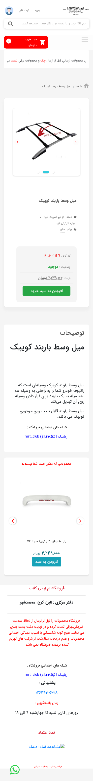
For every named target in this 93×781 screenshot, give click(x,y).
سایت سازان (40, 767)
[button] (17, 142)
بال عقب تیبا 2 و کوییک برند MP (46, 541)
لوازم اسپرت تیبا (54, 217)
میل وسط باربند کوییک (56, 86)
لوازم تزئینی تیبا (65, 223)
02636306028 (47, 693)
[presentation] (80, 521)
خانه (79, 86)
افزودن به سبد (46, 561)
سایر (62, 229)
